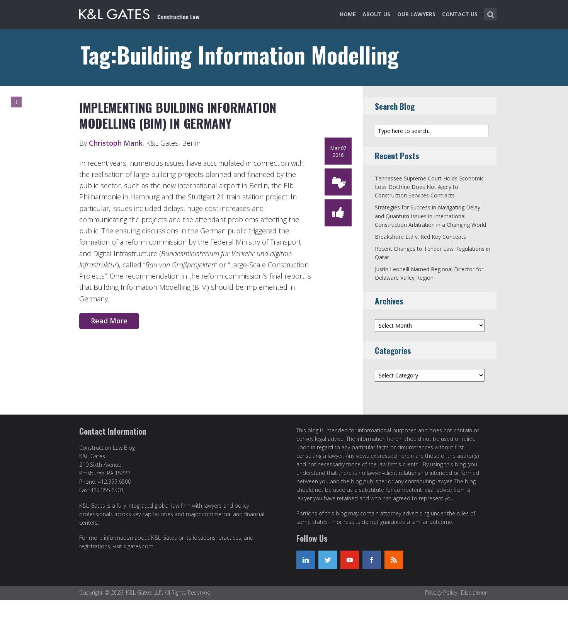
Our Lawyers (416, 14)
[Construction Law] (140, 13)
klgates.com (138, 546)
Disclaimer (474, 592)
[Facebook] (371, 560)
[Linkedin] (305, 560)
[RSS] (393, 560)
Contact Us (460, 14)
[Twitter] (327, 560)
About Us (376, 14)
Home (348, 14)
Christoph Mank (116, 143)
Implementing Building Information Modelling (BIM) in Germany (177, 115)
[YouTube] (349, 560)
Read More (109, 320)
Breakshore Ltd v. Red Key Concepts (420, 236)
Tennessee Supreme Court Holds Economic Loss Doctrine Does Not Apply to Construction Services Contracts (429, 187)
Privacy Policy (441, 592)
